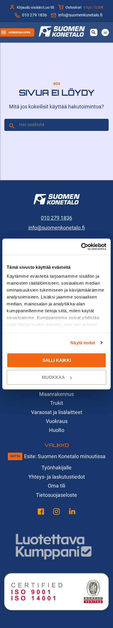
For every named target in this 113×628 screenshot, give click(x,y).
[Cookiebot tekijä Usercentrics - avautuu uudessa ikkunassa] (81, 247)
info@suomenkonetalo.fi (80, 15)
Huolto (56, 430)
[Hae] (12, 126)
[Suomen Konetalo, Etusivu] (62, 35)
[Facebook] (40, 512)
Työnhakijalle (56, 468)
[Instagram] (56, 512)
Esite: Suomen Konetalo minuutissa (64, 456)
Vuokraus (57, 421)
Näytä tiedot (82, 342)
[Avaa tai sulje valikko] (105, 32)
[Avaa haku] (93, 32)
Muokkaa (53, 377)
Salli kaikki (56, 360)
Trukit (56, 403)
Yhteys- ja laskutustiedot (56, 477)
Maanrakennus (56, 394)
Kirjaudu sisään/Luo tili (35, 7)
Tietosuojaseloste (56, 495)
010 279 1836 (34, 15)
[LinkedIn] (72, 512)
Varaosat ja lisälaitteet (56, 412)
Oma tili (56, 486)
